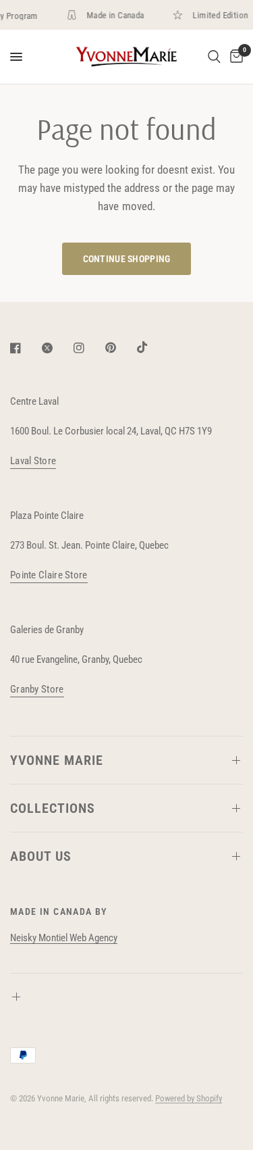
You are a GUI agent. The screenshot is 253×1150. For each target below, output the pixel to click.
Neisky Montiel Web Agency (63, 938)
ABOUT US (41, 856)
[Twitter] (57, 348)
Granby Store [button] (37, 689)
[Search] (214, 57)
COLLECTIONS (52, 808)
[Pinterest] (120, 348)
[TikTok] (152, 347)
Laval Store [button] (33, 461)
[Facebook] (25, 348)
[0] (234, 57)
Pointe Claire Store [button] (49, 575)
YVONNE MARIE (56, 760)
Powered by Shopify (188, 1098)
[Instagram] (88, 348)
